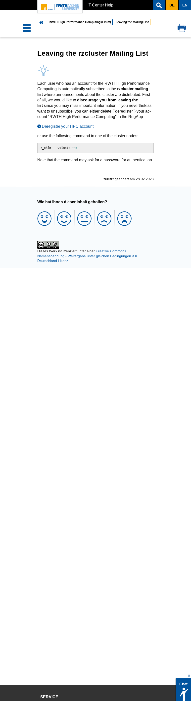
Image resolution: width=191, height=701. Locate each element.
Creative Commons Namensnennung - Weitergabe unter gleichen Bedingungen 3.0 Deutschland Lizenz (87, 256)
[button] (159, 5)
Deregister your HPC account (68, 126)
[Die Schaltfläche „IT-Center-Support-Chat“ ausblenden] (189, 676)
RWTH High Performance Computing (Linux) (80, 22)
